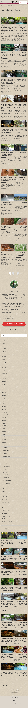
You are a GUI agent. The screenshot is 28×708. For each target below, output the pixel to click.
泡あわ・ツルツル (6, 502)
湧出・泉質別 (6, 496)
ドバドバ (5, 505)
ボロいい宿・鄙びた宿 (7, 521)
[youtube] (15, 329)
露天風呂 (5, 491)
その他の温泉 (6, 510)
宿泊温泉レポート (6, 463)
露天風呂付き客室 (6, 494)
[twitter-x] (10, 329)
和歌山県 (5, 412)
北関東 (4, 362)
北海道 (4, 340)
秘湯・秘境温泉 (6, 483)
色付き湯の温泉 (6, 477)
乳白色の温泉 (6, 474)
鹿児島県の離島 (6, 456)
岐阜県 (4, 395)
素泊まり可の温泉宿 (7, 518)
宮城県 (4, 356)
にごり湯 (5, 472)
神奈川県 (5, 373)
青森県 (4, 346)
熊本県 (4, 442)
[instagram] (13, 329)
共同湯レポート (6, 469)
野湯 (4, 488)
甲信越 (4, 379)
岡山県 (4, 423)
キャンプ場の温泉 (6, 524)
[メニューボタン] (1, 1)
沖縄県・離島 (6, 450)
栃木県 (4, 365)
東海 (4, 390)
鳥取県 (4, 417)
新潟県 (4, 387)
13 (17, 273)
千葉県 (4, 376)
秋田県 (4, 348)
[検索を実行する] (25, 335)
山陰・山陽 (5, 415)
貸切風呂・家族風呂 (7, 516)
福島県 (4, 359)
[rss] (15, 697)
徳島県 (4, 431)
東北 (4, 343)
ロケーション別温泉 (7, 480)
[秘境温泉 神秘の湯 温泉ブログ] (14, 1)
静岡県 (4, 392)
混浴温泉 (5, 513)
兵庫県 (4, 406)
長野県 (4, 384)
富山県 (4, 401)
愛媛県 (4, 434)
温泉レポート (6, 461)
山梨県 (4, 381)
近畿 (4, 404)
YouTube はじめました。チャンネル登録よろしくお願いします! (14, 324)
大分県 (4, 439)
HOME (14, 700)
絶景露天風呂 (6, 486)
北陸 (4, 398)
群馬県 (4, 367)
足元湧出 (5, 499)
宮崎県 (4, 445)
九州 (4, 437)
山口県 (4, 425)
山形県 (4, 354)
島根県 (4, 420)
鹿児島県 (5, 447)
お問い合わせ (6, 685)
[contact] (17, 329)
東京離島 (5, 453)
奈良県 (4, 409)
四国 (4, 428)
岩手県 (4, 351)
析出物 (4, 507)
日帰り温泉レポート (7, 466)
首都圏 (4, 370)
